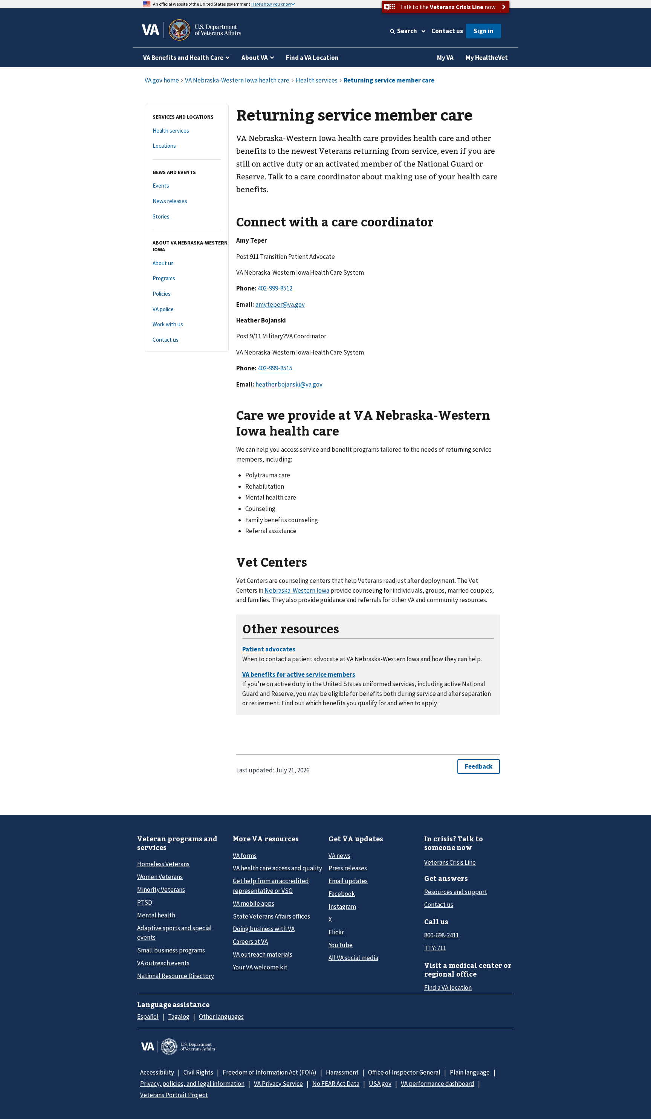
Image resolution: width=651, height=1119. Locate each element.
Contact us (447, 31)
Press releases (348, 868)
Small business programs (171, 950)
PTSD (144, 902)
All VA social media (353, 958)
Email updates (348, 881)
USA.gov (380, 1083)
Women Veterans (160, 877)
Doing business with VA (264, 929)
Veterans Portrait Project (174, 1095)
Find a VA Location (312, 58)
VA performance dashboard (437, 1083)
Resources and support (455, 892)
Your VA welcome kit (260, 967)
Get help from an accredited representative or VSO (271, 885)
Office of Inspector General (404, 1072)
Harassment (342, 1072)
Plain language (470, 1072)
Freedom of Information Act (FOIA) (269, 1072)
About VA (254, 58)
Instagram (342, 906)
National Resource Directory (175, 976)
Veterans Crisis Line (450, 862)
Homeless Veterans (163, 864)
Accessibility (157, 1072)
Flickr (336, 932)
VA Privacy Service (278, 1083)
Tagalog (178, 1016)
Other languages (221, 1016)
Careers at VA (250, 941)
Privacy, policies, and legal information (192, 1083)
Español (148, 1016)
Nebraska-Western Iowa (296, 590)
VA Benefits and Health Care (183, 58)
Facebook (342, 894)
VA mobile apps (253, 903)
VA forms (245, 855)
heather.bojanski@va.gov (288, 384)
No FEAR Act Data (335, 1083)
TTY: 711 (435, 948)
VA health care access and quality (277, 868)
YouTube (341, 945)
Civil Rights (198, 1072)
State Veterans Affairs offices (271, 916)
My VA (445, 58)
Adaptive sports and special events (174, 933)
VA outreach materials (262, 954)
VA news (339, 855)
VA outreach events (163, 963)
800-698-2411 (441, 935)
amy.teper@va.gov (280, 304)
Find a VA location (448, 987)
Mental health (156, 915)
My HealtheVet (487, 58)
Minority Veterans (161, 889)
